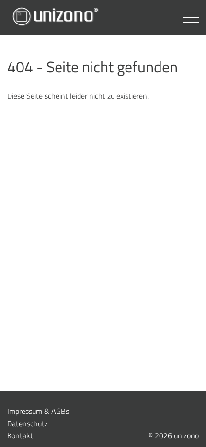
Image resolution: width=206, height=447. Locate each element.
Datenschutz (27, 423)
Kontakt (20, 435)
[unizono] (55, 17)
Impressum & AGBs (38, 411)
